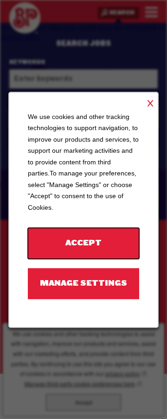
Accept (83, 243)
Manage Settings (83, 283)
